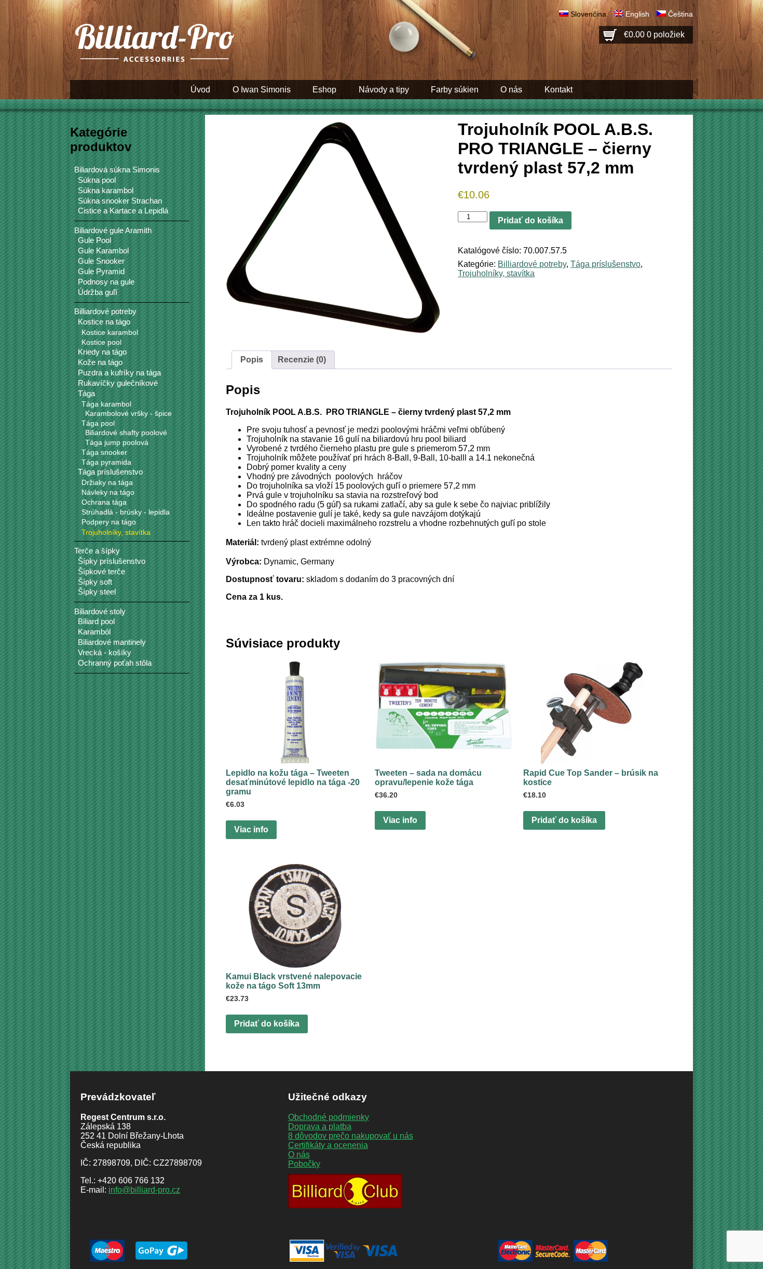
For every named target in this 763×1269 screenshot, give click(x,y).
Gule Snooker (101, 261)
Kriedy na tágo (102, 352)
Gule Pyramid (101, 271)
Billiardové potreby (532, 264)
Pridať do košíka (530, 220)
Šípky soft (95, 582)
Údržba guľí (97, 292)
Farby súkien (455, 89)
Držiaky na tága (107, 482)
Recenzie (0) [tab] (302, 359)
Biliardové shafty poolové (126, 433)
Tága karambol (106, 404)
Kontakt (558, 89)
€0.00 (654, 34)
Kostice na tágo (104, 322)
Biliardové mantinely (112, 642)
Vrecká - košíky (104, 653)
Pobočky (304, 1163)
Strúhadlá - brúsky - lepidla (125, 512)
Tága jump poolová (116, 443)
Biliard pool (96, 621)
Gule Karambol (103, 251)
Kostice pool (101, 342)
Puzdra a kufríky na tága (119, 373)
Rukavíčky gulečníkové (118, 383)
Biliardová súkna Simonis (117, 169)
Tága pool (98, 423)
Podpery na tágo (108, 522)
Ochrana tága (104, 502)
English (637, 14)
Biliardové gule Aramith (113, 230)
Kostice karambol (109, 332)
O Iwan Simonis (262, 89)
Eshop (324, 89)
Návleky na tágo (107, 492)
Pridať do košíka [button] (564, 820)
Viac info (251, 829)
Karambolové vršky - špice (128, 413)
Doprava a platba (319, 1126)
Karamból (94, 632)
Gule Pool (94, 240)
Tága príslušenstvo (605, 264)
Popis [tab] (251, 359)
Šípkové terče (101, 572)
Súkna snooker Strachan (120, 201)
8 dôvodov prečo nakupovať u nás (350, 1135)
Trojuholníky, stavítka (496, 273)
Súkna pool (97, 180)
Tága (86, 393)
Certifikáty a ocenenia (328, 1145)
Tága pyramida (106, 462)
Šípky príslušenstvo (111, 561)
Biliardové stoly (100, 611)
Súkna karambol (105, 190)
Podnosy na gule (106, 282)
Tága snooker (104, 452)
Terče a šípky (97, 550)
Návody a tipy (384, 89)
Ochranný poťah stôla (115, 663)
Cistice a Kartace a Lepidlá (123, 211)
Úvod (200, 89)
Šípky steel (97, 592)
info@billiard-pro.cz (144, 1189)
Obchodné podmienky (328, 1117)
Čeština (680, 14)
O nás (511, 89)
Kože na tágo (100, 362)
